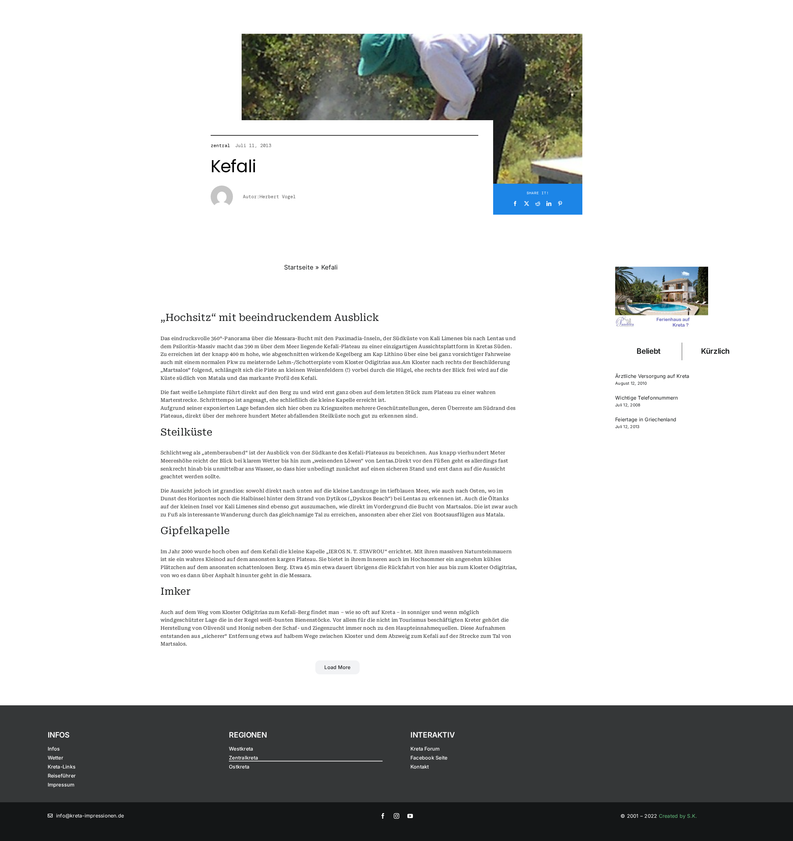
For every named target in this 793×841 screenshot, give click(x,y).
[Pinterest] (560, 203)
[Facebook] (515, 203)
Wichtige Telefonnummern (646, 398)
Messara (284, 338)
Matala (217, 378)
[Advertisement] (682, 491)
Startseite (298, 267)
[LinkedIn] (548, 203)
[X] (526, 203)
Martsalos (175, 370)
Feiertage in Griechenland (645, 419)
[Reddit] (537, 203)
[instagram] (396, 816)
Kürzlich (715, 351)
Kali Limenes (446, 338)
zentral (220, 145)
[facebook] (383, 816)
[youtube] (410, 816)
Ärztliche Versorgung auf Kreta (652, 376)
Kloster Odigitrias (367, 362)
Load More (337, 667)
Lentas (495, 338)
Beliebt (648, 351)
